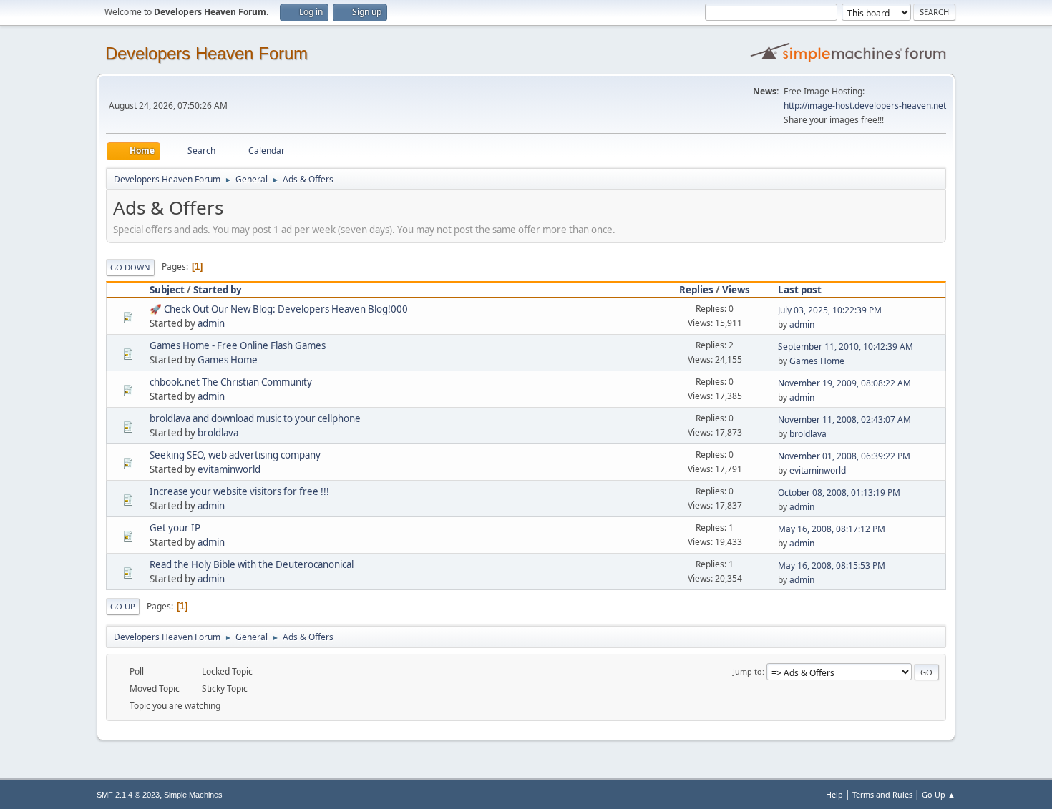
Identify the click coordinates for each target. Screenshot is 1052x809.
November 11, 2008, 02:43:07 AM (844, 419)
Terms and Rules (882, 794)
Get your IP (175, 527)
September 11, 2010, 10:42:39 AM (845, 346)
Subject (167, 289)
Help (834, 794)
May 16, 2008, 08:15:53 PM (831, 565)
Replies (696, 289)
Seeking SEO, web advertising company (235, 454)
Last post (800, 289)
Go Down (130, 267)
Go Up (122, 606)
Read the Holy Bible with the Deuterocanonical (252, 564)
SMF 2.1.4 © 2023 (128, 794)
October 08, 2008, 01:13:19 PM (839, 492)
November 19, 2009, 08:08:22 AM (844, 383)
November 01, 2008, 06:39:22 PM (844, 456)
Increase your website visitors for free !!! (239, 491)
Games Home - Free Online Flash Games (238, 345)
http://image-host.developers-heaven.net (865, 105)
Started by (217, 289)
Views (736, 289)
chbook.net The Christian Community (231, 382)
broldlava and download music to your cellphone (255, 418)
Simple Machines (193, 794)
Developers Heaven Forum (206, 53)
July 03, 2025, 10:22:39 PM (830, 310)
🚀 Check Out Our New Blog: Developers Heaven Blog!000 (279, 309)
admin (211, 323)
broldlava (218, 432)
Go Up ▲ (938, 794)
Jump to (747, 671)
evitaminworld (229, 469)
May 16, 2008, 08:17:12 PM (831, 529)
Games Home (228, 359)
